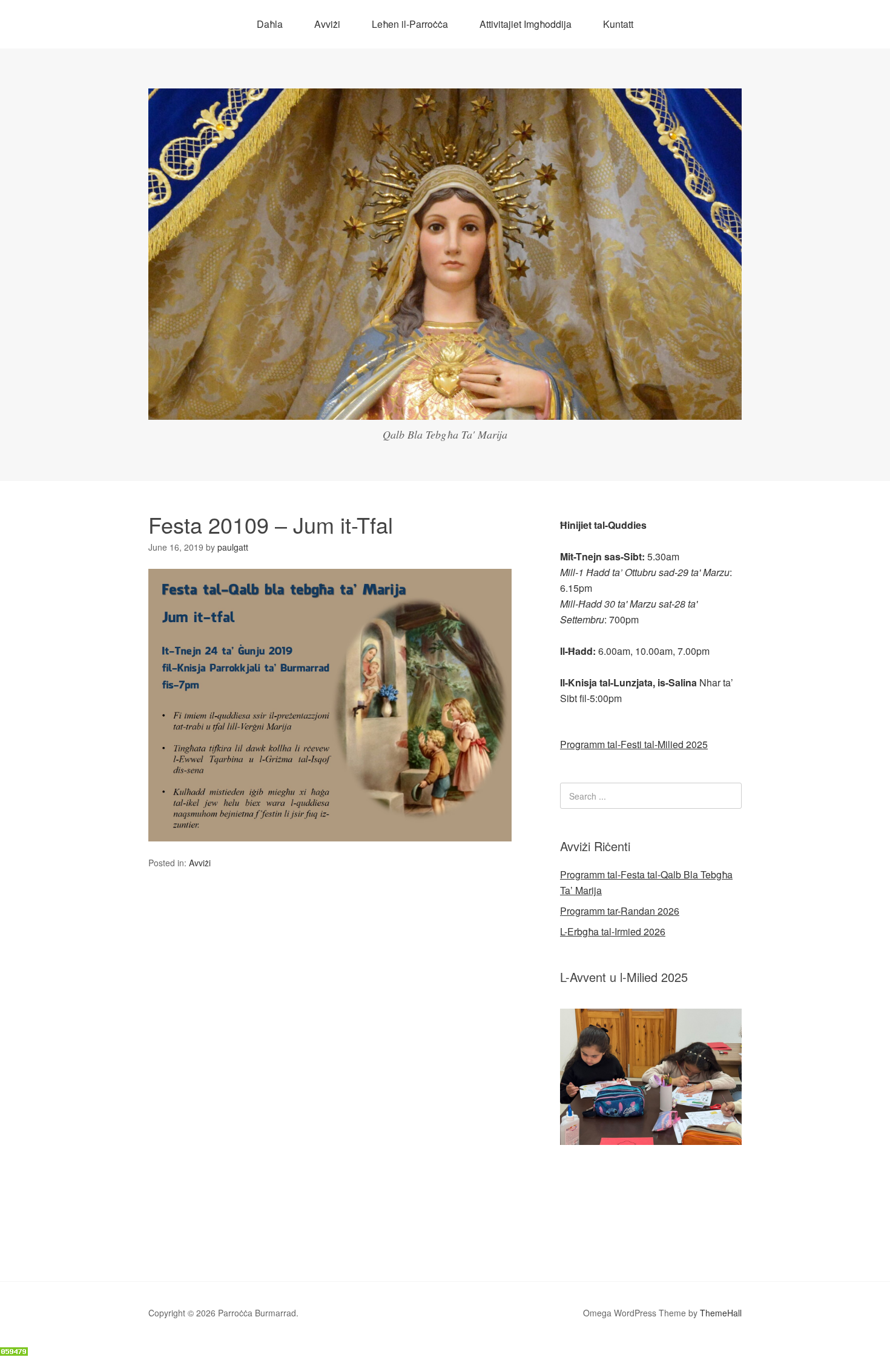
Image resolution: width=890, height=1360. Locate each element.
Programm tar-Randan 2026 (619, 911)
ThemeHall (721, 1313)
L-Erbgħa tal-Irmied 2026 (612, 931)
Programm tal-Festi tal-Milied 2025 (634, 744)
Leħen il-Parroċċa (410, 24)
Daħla (270, 24)
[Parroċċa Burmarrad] (445, 408)
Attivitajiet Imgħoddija (526, 24)
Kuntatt (618, 24)
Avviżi (327, 24)
